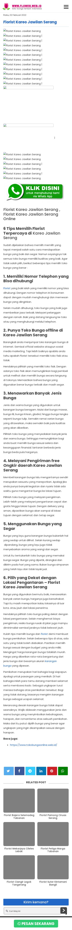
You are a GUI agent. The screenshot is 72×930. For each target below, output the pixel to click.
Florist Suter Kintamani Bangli (53, 883)
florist (44, 634)
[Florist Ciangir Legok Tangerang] (19, 867)
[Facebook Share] (19, 771)
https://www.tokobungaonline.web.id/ (33, 745)
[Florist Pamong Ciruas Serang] (53, 801)
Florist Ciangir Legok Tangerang (19, 883)
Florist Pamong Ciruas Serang (53, 817)
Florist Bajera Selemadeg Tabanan (19, 817)
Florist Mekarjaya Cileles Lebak (19, 850)
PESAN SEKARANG (37, 923)
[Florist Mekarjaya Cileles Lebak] (19, 834)
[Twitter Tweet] (8, 771)
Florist (7, 288)
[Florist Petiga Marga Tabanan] (53, 834)
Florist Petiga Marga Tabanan (53, 850)
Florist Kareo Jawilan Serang (30, 22)
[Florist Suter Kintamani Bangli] (53, 867)
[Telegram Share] (30, 771)
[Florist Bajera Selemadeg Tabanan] (19, 801)
